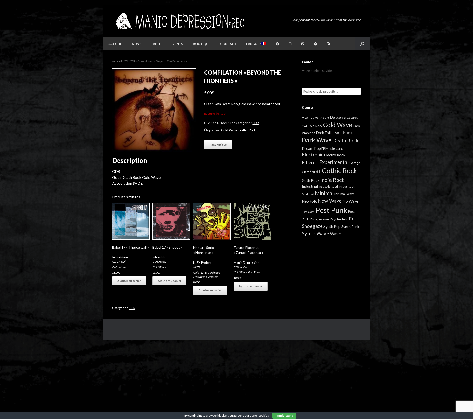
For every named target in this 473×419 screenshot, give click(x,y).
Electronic (212, 276)
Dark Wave (317, 140)
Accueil (115, 44)
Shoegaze (312, 226)
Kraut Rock (346, 186)
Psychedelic (339, 219)
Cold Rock (315, 126)
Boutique (201, 44)
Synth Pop (332, 226)
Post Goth (308, 211)
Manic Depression (246, 263)
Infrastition (120, 257)
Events (177, 44)
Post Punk (254, 272)
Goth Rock (311, 180)
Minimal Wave (344, 194)
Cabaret (352, 117)
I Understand (284, 415)
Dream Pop (311, 148)
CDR (132, 61)
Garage (354, 163)
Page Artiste (218, 144)
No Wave (350, 201)
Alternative (310, 117)
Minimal (324, 193)
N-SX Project (202, 263)
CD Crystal (118, 261)
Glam (305, 172)
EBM (324, 149)
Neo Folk (309, 201)
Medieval (308, 194)
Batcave (338, 117)
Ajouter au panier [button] (129, 281)
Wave (335, 233)
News (136, 44)
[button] (362, 43)
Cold (304, 126)
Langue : (253, 44)
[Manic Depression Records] (180, 21)
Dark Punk (342, 132)
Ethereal (310, 162)
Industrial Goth (329, 186)
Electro (336, 148)
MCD (196, 267)
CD (126, 61)
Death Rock (345, 140)
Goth (315, 171)
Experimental (334, 162)
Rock (354, 218)
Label (156, 44)
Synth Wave (315, 233)
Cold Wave (229, 130)
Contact (228, 44)
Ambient (324, 117)
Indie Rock (332, 180)
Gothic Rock (247, 130)
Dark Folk (324, 132)
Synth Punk (350, 226)
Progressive (319, 219)
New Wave (330, 201)
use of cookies (259, 415)
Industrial (310, 186)
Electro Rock (334, 154)
